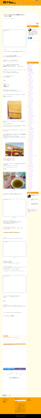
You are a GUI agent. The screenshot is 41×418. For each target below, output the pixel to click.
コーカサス (30, 129)
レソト (30, 154)
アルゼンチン (31, 92)
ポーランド (30, 107)
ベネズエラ (31, 87)
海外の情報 (29, 70)
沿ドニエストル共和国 (32, 115)
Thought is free (24, 416)
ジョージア (31, 130)
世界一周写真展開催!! (33, 0)
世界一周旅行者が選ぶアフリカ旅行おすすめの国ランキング (13, 337)
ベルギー (30, 178)
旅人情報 (12, 18)
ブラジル (30, 93)
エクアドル (31, 88)
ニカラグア (30, 82)
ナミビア (30, 156)
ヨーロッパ (30, 176)
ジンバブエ (30, 152)
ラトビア (30, 105)
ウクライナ (31, 111)
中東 (30, 125)
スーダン (8, 18)
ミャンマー (31, 175)
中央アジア (30, 134)
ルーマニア (31, 113)
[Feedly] (38, 0)
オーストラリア (31, 72)
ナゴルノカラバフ (31, 131)
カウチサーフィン (22, 404)
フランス (30, 177)
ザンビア (30, 150)
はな (23, 403)
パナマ (30, 84)
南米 (30, 85)
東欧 (30, 106)
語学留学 (22, 411)
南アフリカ (31, 153)
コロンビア (31, 86)
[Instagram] (37, 0)
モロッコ (30, 157)
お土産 (21, 403)
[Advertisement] (20, 9)
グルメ (10, 18)
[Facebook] (36, 0)
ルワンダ (30, 147)
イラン (30, 127)
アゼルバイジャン (31, 133)
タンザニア (31, 148)
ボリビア (30, 90)
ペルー (30, 89)
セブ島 (19, 407)
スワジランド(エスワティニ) (33, 155)
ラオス (30, 174)
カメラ (30, 66)
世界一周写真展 (30, 69)
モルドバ (30, 114)
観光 (17, 411)
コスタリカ (31, 83)
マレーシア (31, 171)
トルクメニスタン (31, 135)
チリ (30, 91)
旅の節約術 (29, 67)
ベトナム (30, 173)
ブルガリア (31, 112)
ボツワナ (30, 151)
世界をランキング (30, 64)
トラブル (22, 407)
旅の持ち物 (30, 65)
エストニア (30, 104)
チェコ (30, 108)
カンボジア (31, 172)
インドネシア (31, 170)
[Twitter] (35, 0)
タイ (30, 168)
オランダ (30, 179)
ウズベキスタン (31, 136)
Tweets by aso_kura (29, 400)
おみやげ (18, 403)
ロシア (30, 103)
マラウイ (30, 149)
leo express (16, 403)
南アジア (30, 158)
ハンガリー (30, 109)
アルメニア (30, 132)
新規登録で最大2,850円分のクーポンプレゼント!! (11, 344)
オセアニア (30, 71)
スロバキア (30, 110)
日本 (30, 190)
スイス (30, 180)
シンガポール (31, 169)
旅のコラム (30, 68)
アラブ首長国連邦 (31, 128)
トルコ (30, 126)
